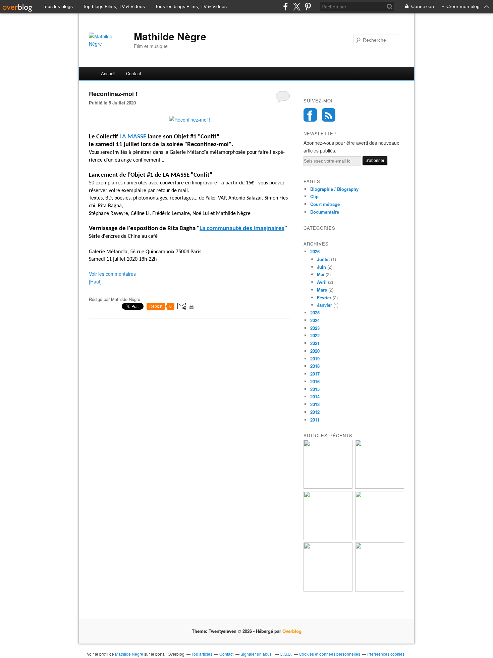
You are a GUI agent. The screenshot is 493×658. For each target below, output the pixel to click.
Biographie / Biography (334, 189)
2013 (315, 404)
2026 (315, 251)
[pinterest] (308, 6)
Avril (322, 282)
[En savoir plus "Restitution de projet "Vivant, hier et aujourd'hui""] (379, 487)
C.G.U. (286, 654)
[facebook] (285, 6)
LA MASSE (132, 137)
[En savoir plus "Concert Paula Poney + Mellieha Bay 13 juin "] (328, 538)
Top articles (201, 654)
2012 (315, 412)
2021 (315, 343)
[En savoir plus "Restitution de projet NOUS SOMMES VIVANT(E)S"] (379, 538)
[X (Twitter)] (296, 6)
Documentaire (324, 212)
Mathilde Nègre (170, 36)
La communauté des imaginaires (242, 228)
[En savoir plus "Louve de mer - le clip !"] (328, 589)
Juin (321, 267)
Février (324, 297)
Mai (320, 274)
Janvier (324, 305)
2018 (315, 366)
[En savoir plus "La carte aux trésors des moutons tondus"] (379, 589)
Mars (322, 290)
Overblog (292, 631)
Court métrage (325, 204)
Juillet (323, 259)
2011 (315, 419)
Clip (314, 196)
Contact (133, 73)
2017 (315, 373)
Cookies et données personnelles (329, 654)
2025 (315, 312)
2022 (315, 335)
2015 (315, 389)
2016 (315, 381)
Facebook (310, 115)
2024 (315, 320)
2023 (315, 328)
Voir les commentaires (112, 273)
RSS (328, 115)
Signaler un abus (256, 654)
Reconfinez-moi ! (113, 93)
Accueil (108, 73)
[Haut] (95, 281)
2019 (315, 358)
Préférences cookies (385, 654)
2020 (315, 351)
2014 (315, 396)
